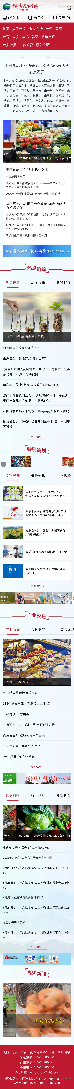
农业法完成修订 (15, 176)
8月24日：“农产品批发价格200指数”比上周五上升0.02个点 (36, 909)
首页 (6, 28)
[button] (7, 137)
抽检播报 (38, 475)
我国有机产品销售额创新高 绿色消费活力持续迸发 (36, 205)
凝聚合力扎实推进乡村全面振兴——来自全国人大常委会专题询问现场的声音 (36, 184)
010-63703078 (43, 1057)
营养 (25, 36)
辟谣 (35, 36)
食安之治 (36, 28)
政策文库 (48, 36)
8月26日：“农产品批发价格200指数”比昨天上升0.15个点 (36, 870)
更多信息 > (37, 436)
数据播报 (13, 795)
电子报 (39, 17)
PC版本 (13, 17)
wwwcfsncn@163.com (44, 1072)
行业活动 (38, 795)
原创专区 (43, 44)
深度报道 (38, 282)
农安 (15, 36)
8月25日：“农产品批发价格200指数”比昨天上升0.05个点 (36, 884)
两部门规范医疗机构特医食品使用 (26, 235)
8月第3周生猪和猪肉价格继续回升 (24, 897)
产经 (49, 28)
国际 (58, 28)
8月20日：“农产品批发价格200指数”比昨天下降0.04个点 (36, 934)
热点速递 (13, 282)
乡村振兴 (38, 629)
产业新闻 (13, 629)
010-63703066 (43, 1067)
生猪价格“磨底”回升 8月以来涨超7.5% (26, 847)
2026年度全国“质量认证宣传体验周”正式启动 (33, 193)
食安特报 (9, 44)
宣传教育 (26, 44)
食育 (6, 36)
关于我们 (64, 17)
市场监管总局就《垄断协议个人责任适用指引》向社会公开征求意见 (36, 216)
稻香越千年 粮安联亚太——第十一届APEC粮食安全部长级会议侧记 (36, 226)
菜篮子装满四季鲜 (14, 922)
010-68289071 (43, 1062)
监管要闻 (13, 475)
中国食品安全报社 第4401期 (27, 169)
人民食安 (19, 28)
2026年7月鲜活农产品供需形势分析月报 (27, 857)
